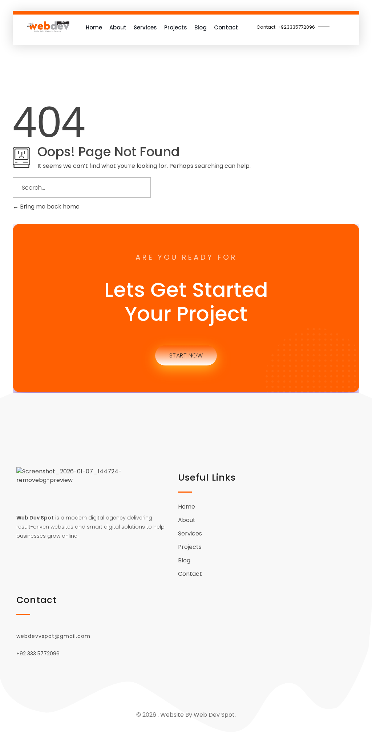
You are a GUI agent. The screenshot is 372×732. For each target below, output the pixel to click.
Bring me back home (49, 206)
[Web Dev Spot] (48, 26)
